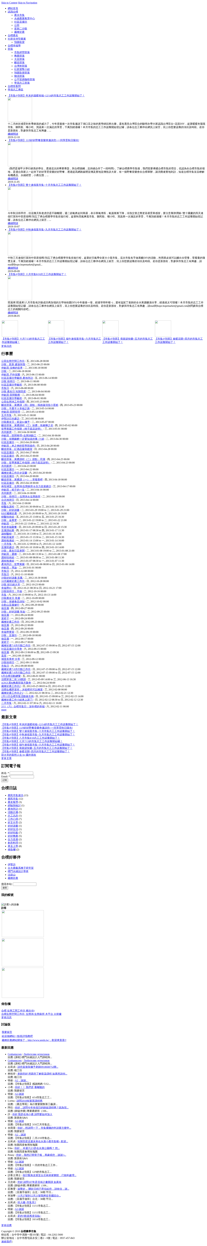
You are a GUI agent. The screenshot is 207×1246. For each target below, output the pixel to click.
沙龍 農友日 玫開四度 (13, 391)
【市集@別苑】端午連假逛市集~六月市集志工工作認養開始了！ (38, 744)
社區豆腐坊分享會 (11, 649)
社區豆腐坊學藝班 (11, 384)
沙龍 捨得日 (8, 381)
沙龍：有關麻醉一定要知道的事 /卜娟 (22, 439)
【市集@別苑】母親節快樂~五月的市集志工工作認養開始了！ (36, 748)
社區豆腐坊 (20, 21)
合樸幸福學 (14, 45)
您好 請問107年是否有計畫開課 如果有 (39, 1182)
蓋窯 (3, 655)
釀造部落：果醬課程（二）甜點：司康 (23, 459)
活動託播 (13, 812)
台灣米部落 (20, 66)
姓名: (5, 773)
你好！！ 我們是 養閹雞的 (30, 1087)
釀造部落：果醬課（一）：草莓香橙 (22, 479)
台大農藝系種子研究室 (21, 868)
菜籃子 (5, 618)
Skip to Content (9, 2)
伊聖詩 (12, 864)
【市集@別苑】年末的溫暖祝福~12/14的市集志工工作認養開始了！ (46, 95)
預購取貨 (19, 42)
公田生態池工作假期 (13, 401)
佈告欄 (12, 849)
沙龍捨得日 (7, 662)
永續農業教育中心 (24, 18)
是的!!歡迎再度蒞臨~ (29, 1216)
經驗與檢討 (14, 805)
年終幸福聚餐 (9, 527)
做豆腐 (5, 608)
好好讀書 (13, 825)
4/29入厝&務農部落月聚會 (16, 682)
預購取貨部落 (22, 72)
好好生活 (13, 829)
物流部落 (19, 76)
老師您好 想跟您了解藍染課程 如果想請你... (42, 1073)
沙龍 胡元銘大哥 (10, 584)
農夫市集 (19, 15)
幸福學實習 (7, 632)
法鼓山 (12, 874)
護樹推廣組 (7, 540)
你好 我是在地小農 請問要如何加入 (32, 1114)
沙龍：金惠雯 (9, 520)
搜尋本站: (7, 884)
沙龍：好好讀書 (10, 510)
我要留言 (7, 1032)
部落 (10, 49)
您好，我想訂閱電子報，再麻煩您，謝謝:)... (41, 1155)
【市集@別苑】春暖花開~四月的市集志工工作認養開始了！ (35, 751)
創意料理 (13, 842)
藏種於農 (19, 32)
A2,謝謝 (19, 1094)
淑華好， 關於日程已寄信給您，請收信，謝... (43, 1188)
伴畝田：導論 (9, 567)
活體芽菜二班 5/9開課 (13, 679)
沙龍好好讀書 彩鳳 (12, 577)
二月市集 (6, 703)
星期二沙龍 (20, 28)
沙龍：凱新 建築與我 (13, 364)
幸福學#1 (6, 588)
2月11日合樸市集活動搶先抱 (17, 696)
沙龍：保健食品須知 (13, 601)
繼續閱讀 (13, 134)
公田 (16, 25)
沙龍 (4, 371)
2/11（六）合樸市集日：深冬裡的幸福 (23, 706)
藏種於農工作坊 (10, 621)
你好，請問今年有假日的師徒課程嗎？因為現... (42, 1107)
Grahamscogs (15, 1054)
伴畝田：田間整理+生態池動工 (18, 435)
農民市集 (13, 798)
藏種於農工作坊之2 (12, 693)
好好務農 (13, 836)
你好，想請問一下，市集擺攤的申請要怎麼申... (44, 1127)
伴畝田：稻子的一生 (13, 489)
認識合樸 (13, 11)
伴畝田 (5, 523)
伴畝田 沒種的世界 (12, 367)
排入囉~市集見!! (26, 1202)
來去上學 (13, 846)
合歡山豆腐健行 (10, 604)
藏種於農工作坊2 (11, 686)
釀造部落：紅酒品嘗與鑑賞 (16, 449)
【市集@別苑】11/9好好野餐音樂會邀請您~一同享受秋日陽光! (43, 140)
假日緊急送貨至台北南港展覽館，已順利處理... (49, 1175)
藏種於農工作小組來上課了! (17, 699)
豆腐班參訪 (7, 547)
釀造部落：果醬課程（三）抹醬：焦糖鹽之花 (27, 425)
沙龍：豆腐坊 (9, 635)
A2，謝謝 (20, 1134)
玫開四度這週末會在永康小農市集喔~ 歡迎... (42, 1141)
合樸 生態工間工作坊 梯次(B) (17, 1010)
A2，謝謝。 (21, 1080)
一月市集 (6, 544)
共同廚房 (6, 432)
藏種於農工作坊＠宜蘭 (14, 472)
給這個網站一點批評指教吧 (17, 1036)
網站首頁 (13, 8)
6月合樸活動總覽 (11, 676)
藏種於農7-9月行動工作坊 (16, 645)
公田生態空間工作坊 (13, 361)
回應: (11, 1057)
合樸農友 (13, 35)
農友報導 (13, 802)
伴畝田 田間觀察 (10, 395)
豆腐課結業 (7, 530)
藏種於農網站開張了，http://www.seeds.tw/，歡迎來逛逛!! (34, 1040)
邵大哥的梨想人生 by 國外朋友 (18, 754)
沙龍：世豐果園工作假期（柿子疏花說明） (25, 462)
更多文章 (6, 758)
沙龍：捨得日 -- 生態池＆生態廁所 (20, 496)
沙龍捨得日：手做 (11, 591)
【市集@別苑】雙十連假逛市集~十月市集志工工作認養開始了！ (45, 185)
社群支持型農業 (17, 38)
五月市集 (6, 415)
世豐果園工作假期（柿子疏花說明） (22, 428)
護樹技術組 (7, 557)
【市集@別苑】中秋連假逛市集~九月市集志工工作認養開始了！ (45, 229)
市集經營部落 (22, 52)
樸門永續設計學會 (18, 871)
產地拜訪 (13, 808)
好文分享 (13, 822)
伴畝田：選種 (9, 554)
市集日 (5, 388)
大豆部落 (19, 59)
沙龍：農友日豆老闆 (13, 550)
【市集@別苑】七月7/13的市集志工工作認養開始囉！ (32, 741)
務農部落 (19, 55)
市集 (3, 503)
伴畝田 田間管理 (10, 411)
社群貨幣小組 (22, 69)
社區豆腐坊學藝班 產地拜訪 (17, 378)
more (3, 709)
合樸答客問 (14, 86)
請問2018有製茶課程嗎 (29, 1100)
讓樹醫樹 (6, 533)
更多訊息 (6, 346)
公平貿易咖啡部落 (24, 79)
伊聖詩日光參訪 (10, 418)
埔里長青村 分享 (10, 659)
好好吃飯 (13, 832)
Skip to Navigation (27, 2)
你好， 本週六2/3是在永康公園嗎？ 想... (37, 1148)
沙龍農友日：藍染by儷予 (15, 422)
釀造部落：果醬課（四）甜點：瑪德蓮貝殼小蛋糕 (29, 405)
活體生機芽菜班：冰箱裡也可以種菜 (22, 689)
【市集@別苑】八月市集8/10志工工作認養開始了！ (37, 274)
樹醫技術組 (7, 516)
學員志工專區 (15, 89)
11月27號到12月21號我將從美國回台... (39, 1195)
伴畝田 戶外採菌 (10, 374)
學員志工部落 (22, 82)
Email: (5, 776)
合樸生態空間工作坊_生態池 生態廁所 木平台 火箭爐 (31, 1014)
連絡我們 (6, 1241)
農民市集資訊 (15, 795)
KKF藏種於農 (9, 513)
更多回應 (6, 1225)
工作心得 (13, 819)
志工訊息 (13, 815)
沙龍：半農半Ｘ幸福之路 (15, 408)
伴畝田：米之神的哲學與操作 (18, 445)
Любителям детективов (36, 1054)
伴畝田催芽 (7, 537)
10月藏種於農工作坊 (13, 581)
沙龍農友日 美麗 (10, 598)
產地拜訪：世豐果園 (13, 564)
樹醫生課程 (7, 506)
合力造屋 (13, 839)
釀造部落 (19, 62)
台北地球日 (7, 499)
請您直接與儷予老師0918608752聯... (37, 1067)
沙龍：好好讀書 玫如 (13, 611)
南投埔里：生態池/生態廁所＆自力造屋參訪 (26, 486)
